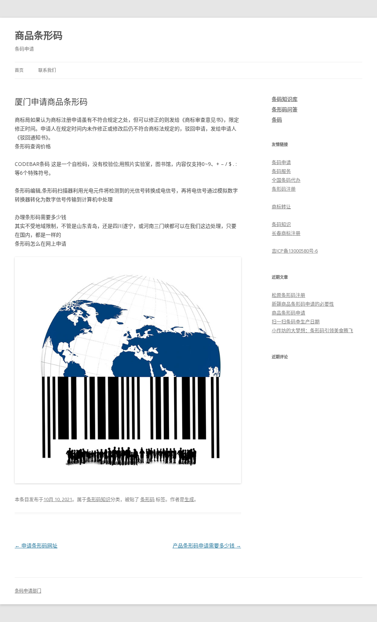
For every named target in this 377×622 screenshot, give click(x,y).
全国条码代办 (286, 180)
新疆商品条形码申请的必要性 (303, 303)
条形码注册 (284, 188)
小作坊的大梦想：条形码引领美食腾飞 (312, 330)
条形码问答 (284, 109)
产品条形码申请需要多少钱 (207, 545)
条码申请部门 (28, 591)
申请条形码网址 (36, 545)
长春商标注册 (286, 233)
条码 (277, 119)
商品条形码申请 (288, 312)
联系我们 (47, 70)
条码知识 (281, 224)
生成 (189, 499)
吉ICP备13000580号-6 (295, 250)
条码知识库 (284, 98)
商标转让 (281, 206)
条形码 (147, 499)
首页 (19, 70)
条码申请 (281, 162)
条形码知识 (98, 499)
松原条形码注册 (288, 295)
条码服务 (281, 171)
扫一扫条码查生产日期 (296, 321)
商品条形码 (39, 35)
